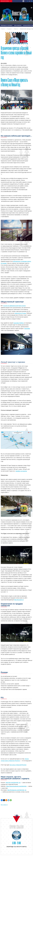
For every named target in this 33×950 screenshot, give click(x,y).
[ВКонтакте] (2, 800)
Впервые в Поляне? (6, 25)
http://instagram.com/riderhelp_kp (16, 790)
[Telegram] (8, 800)
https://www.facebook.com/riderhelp (16, 786)
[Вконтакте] (23, 1)
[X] (4, 800)
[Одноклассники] (6, 800)
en (29, 1)
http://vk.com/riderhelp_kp (13, 782)
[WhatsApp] (11, 800)
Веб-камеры (17, 25)
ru (27, 1)
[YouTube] (25, 1)
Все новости (4, 804)
